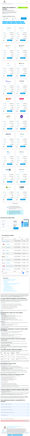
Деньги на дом (22, 65)
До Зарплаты (21, 30)
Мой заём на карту (9, 266)
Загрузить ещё (15, 203)
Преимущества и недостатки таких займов (9, 280)
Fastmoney (21, 136)
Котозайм (8, 118)
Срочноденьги (22, 189)
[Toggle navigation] (27, 1)
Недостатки (5, 282)
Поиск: (20, 237)
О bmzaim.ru (8, 426)
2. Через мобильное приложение (8, 286)
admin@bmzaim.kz (26, 420)
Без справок (4, 23)
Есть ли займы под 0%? (4, 415)
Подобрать (23, 18)
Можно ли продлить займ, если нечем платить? (7, 412)
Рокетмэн (8, 269)
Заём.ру (7, 250)
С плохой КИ (23, 23)
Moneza (8, 83)
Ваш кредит (8, 247)
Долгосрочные (19, 23)
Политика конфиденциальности (11, 427)
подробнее (6, 13)
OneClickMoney (22, 171)
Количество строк (5, 237)
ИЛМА (7, 253)
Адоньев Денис (4, 418)
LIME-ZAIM (8, 189)
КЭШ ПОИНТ (21, 118)
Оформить (10, 40)
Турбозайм (8, 30)
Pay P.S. (8, 136)
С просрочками (14, 23)
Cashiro (22, 83)
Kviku (8, 171)
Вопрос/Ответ (12, 426)
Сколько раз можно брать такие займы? (6, 409)
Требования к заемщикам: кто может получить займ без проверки (12, 283)
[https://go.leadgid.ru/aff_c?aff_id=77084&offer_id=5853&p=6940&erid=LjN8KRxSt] (23, 7)
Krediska (7, 241)
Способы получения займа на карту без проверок (10, 284)
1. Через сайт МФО (6, 285)
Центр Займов (8, 65)
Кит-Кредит (8, 259)
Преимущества (6, 281)
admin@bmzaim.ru (4, 431)
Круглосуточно (9, 23)
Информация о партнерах (17, 426)
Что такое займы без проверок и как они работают (10, 279)
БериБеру (8, 244)
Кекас (7, 256)
